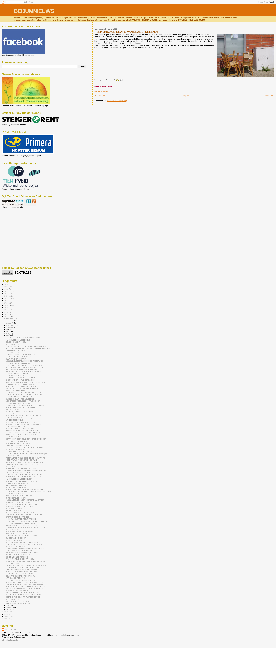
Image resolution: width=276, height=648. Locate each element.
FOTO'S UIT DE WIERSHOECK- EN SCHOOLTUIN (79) (26, 395)
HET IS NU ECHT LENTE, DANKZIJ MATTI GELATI (24, 393)
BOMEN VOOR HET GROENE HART (19, 555)
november (10, 321)
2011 (6, 316)
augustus (9, 327)
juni (7, 331)
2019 (6, 298)
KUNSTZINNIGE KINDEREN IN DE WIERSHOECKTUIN (25, 527)
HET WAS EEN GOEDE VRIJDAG (18, 403)
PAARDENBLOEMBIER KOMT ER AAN (19, 412)
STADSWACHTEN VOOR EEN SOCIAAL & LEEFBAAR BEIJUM (28, 492)
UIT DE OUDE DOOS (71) (15, 376)
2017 (6, 303)
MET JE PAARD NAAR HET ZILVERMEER (21, 407)
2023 (6, 289)
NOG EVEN (10, 414)
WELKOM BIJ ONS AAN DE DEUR (18, 441)
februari (9, 607)
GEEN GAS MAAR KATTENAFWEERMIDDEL (22, 523)
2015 (6, 307)
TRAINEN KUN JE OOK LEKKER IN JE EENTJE (23, 464)
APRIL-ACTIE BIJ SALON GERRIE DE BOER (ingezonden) (26, 561)
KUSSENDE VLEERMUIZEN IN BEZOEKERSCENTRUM (26, 470)
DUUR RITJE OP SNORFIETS (16, 359)
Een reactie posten (101, 91)
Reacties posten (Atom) (117, 101)
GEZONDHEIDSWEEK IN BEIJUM (18, 363)
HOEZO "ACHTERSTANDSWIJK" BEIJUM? (21, 571)
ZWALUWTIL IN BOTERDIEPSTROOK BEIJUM (22, 580)
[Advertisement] (15, 223)
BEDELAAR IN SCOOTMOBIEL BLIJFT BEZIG (22, 552)
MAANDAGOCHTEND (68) (15, 578)
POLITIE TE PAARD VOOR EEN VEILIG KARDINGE (24, 595)
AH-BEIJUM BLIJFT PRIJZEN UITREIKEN (21, 519)
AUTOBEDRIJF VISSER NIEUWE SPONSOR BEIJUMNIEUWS (28, 348)
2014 (6, 310)
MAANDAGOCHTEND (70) (15, 449)
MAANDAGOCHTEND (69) (15, 508)
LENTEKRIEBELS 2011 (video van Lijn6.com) (21, 418)
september (10, 325)
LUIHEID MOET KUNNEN (15, 420)
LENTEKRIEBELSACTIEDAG (16, 426)
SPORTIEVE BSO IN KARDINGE (17, 517)
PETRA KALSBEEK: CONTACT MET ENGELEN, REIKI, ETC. (27, 521)
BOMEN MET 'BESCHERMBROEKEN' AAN (21, 468)
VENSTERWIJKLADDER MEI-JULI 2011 (20, 513)
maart (8, 605)
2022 (6, 291)
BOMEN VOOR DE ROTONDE (17, 557)
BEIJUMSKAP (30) (12, 409)
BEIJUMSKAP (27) (12, 599)
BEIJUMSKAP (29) (12, 466)
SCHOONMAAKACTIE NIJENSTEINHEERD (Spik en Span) (27, 454)
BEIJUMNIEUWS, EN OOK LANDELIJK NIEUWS (23, 542)
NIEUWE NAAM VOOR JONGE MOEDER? (21, 603)
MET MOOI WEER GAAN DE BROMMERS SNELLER (24, 489)
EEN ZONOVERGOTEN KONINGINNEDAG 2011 (23, 338)
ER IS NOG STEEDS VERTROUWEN (19, 445)
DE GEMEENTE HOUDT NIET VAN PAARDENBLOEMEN (26, 346)
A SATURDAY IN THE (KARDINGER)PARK (21, 386)
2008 (6, 616)
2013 (6, 312)
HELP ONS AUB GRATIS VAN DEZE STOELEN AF (126, 31)
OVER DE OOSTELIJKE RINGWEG (18, 601)
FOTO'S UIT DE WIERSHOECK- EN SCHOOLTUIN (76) (26, 586)
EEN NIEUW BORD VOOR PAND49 (18, 357)
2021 (6, 294)
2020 (6, 296)
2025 (6, 285)
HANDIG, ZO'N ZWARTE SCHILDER (19, 473)
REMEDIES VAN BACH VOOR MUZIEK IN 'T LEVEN (24, 367)
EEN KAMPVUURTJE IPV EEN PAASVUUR (21, 384)
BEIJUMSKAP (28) (12, 529)
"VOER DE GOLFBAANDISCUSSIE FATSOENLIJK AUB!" (26, 588)
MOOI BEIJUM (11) (12, 456)
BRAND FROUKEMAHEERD (16, 390)
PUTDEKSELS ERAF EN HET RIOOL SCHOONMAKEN (25, 447)
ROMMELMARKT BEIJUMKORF (17, 590)
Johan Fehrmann (11, 629)
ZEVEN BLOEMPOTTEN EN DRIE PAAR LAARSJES (24, 416)
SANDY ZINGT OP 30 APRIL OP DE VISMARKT (23, 388)
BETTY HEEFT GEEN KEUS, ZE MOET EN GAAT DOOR (26, 439)
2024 (6, 287)
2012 (6, 314)
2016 (6, 305)
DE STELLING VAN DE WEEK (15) (18, 443)
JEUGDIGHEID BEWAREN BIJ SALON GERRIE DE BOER (26, 475)
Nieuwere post (100, 95)
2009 (6, 614)
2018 (6, 300)
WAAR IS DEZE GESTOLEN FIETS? (19, 496)
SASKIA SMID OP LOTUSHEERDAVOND (20, 380)
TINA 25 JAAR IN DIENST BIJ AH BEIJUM (20, 559)
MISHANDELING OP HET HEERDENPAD (20, 428)
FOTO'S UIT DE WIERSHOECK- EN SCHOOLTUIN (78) (26, 458)
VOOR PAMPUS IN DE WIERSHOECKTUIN (21, 460)
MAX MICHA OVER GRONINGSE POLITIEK (21, 525)
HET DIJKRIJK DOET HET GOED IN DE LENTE (23, 567)
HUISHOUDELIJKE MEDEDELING (18, 340)
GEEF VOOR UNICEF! (14, 353)
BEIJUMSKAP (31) (12, 344)
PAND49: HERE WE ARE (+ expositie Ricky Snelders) (24, 584)
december (10, 319)
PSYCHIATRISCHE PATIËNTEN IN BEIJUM (21, 435)
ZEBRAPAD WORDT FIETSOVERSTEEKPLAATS (23, 477)
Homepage (185, 95)
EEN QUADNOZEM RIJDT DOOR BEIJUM (21, 576)
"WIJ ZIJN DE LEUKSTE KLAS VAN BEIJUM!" (22, 369)
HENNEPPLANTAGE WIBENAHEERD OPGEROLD (24, 365)
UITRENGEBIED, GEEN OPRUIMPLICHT (20, 355)
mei (7, 334)
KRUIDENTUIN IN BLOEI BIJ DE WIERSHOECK (23, 433)
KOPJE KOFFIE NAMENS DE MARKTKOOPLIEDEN (24, 462)
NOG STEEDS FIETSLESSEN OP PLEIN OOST (23, 401)
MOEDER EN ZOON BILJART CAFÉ (19, 502)
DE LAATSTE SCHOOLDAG (16, 350)
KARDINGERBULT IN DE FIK (16, 498)
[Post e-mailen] (121, 80)
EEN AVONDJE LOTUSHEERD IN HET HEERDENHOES (26, 405)
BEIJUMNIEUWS (34, 11)
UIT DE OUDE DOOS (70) (15, 437)
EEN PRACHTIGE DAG (14, 510)
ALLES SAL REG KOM (14, 540)
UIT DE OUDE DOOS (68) (15, 563)
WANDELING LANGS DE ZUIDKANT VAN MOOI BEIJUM (26, 565)
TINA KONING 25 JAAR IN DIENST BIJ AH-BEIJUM (24, 544)
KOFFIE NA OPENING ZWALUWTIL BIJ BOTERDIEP (25, 548)
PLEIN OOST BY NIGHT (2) (16, 546)
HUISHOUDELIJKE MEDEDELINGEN (19, 397)
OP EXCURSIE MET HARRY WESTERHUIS (21, 422)
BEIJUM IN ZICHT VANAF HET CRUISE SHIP (22, 504)
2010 (6, 612)
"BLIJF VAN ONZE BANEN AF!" (17, 485)
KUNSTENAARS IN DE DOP (16, 538)
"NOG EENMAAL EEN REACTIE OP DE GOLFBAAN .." (25, 582)
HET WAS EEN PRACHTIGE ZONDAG (19, 452)
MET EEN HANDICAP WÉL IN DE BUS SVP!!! (22, 536)
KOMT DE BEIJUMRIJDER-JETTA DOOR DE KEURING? (26, 382)
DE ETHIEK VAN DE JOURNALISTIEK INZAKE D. (23, 597)
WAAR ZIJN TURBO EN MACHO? (18, 534)
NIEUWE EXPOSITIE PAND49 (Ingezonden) (21, 569)
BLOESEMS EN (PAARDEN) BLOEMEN (20, 399)
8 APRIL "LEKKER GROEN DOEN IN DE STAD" (22, 593)
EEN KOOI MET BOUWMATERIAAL (18, 483)
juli (7, 329)
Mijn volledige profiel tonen (12, 640)
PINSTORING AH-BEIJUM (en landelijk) (20, 531)
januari (8, 609)
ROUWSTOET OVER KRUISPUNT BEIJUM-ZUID (23, 424)
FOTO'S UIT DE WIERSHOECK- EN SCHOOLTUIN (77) (26, 515)
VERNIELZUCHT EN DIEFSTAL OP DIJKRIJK (22, 430)
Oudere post (269, 95)
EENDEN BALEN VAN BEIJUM (16, 342)
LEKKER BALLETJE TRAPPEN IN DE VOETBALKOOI (25, 361)
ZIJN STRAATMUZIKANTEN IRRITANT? (20, 550)
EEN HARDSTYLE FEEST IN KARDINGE (20, 574)
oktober (9, 323)
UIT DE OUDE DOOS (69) (15, 494)
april (7, 336)
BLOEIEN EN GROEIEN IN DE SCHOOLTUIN (22, 481)
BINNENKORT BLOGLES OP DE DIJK (19, 506)
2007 (6, 619)
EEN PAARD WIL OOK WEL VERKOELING (21, 378)
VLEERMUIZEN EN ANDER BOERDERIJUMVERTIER (25, 500)
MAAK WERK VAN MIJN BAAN (16, 487)
